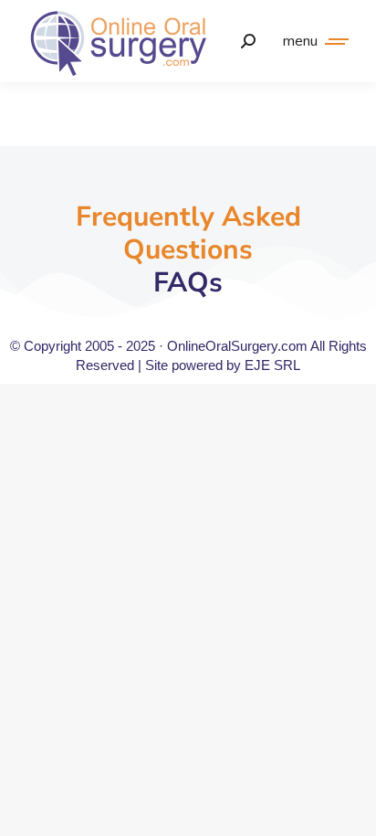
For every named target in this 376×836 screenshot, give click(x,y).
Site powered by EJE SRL (222, 365)
